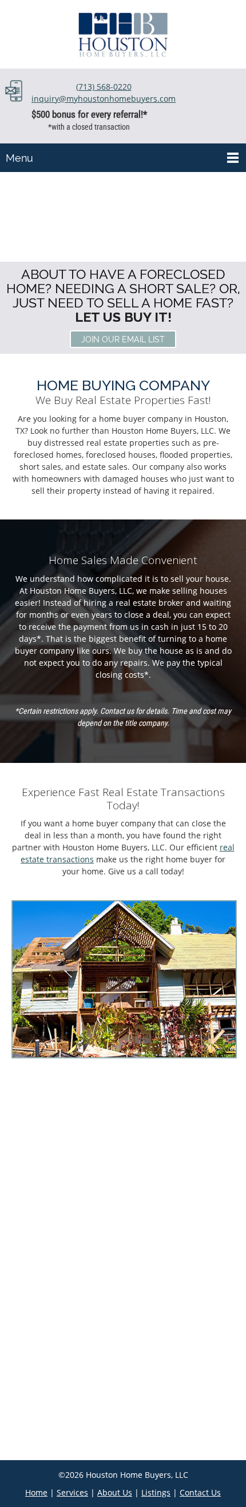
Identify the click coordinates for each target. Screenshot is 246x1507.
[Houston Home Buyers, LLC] (123, 34)
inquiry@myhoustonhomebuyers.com (103, 98)
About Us (114, 1492)
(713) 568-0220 (104, 86)
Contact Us (200, 1492)
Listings (155, 1492)
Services (72, 1492)
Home (36, 1492)
